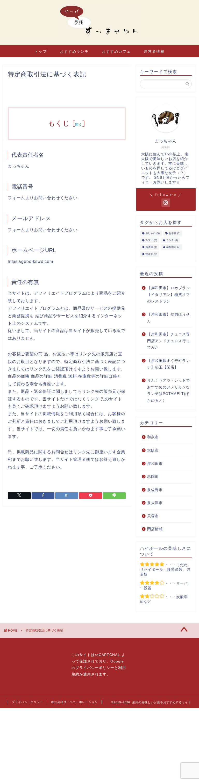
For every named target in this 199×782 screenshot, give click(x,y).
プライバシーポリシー (94, 668)
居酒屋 (151, 247)
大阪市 (153, 450)
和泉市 (153, 437)
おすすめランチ (74, 51)
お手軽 (174, 233)
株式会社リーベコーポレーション (74, 702)
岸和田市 (173, 247)
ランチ (172, 240)
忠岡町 (153, 477)
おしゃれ (152, 233)
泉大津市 (155, 503)
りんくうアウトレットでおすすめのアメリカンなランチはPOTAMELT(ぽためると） (168, 390)
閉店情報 (155, 529)
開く (78, 124)
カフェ (151, 240)
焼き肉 (151, 254)
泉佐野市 (155, 490)
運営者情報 (154, 51)
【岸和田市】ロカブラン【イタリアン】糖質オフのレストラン (168, 294)
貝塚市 (153, 516)
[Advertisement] (99, 744)
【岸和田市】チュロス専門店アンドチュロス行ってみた (168, 340)
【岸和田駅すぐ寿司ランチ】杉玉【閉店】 (168, 364)
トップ (40, 51)
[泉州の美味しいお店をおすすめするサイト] (99, 40)
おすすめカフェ (116, 51)
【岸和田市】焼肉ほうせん (168, 318)
